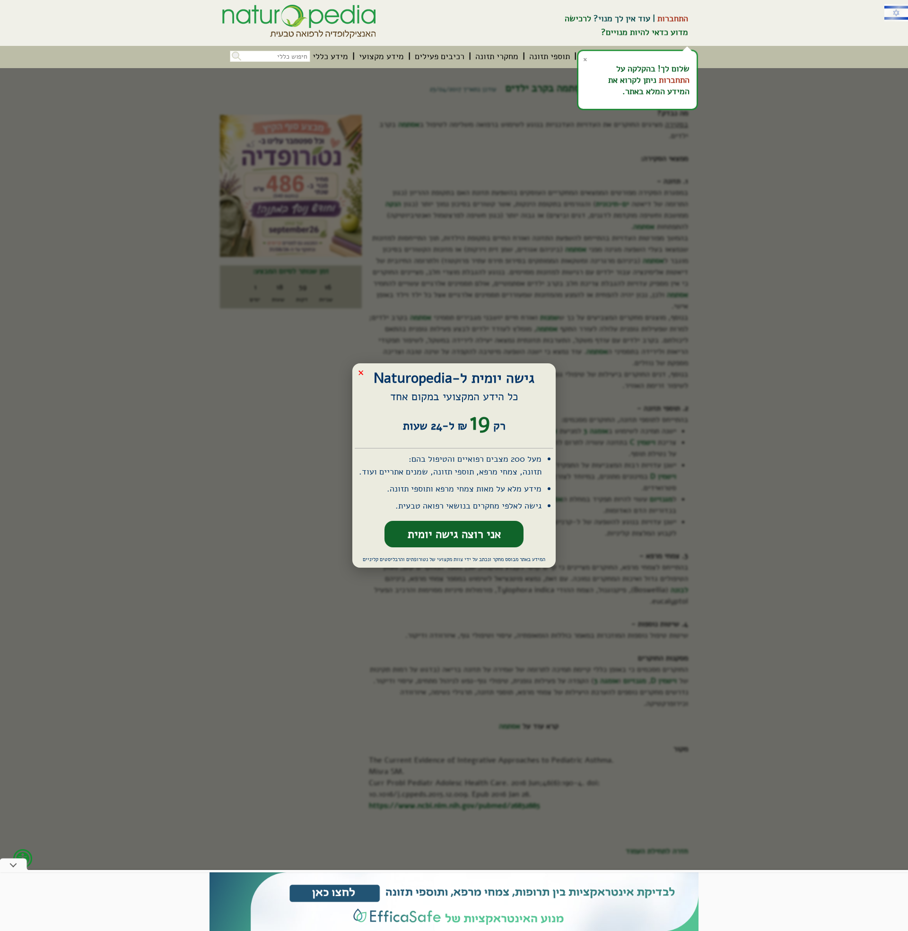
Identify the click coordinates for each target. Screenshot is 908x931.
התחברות (672, 18)
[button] (235, 55)
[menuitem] (549, 56)
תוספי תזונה (549, 56)
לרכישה (578, 18)
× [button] (361, 372)
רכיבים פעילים (439, 56)
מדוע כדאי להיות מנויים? (644, 32)
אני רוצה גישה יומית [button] (454, 534)
